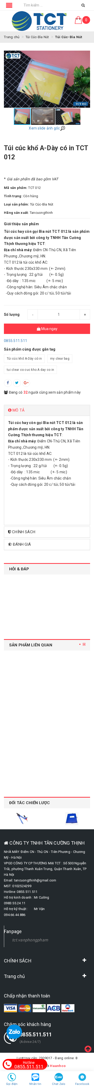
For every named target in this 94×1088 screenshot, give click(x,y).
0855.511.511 (15, 341)
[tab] (47, 410)
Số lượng (12, 314)
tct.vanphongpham (30, 940)
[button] (85, 79)
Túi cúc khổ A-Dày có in (24, 358)
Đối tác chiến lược (29, 802)
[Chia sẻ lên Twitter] (17, 383)
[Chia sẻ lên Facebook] (8, 383)
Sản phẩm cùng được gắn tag (30, 349)
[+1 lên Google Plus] (26, 383)
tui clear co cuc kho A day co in (30, 370)
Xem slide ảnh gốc (44, 128)
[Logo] (39, 21)
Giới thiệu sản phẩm (21, 224)
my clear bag (59, 358)
